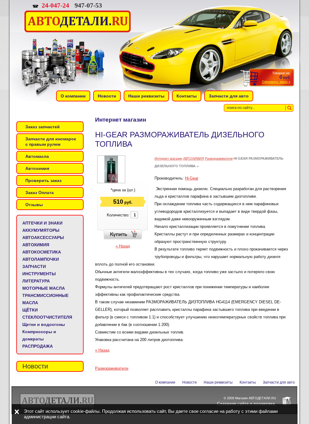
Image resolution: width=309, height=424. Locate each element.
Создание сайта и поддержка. (246, 403)
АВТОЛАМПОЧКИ (40, 259)
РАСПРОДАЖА (37, 346)
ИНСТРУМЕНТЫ (39, 273)
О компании (165, 382)
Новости (189, 382)
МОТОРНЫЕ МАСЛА (43, 288)
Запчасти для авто (279, 382)
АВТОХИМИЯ (35, 244)
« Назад (123, 246)
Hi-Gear (191, 178)
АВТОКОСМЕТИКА (41, 252)
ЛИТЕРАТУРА (36, 281)
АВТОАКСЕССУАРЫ (43, 237)
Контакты (248, 382)
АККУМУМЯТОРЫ (40, 230)
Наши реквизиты (218, 382)
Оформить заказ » (276, 82)
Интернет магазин (168, 158)
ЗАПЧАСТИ (34, 266)
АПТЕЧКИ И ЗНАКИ (42, 223)
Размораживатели (219, 158)
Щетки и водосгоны (43, 324)
